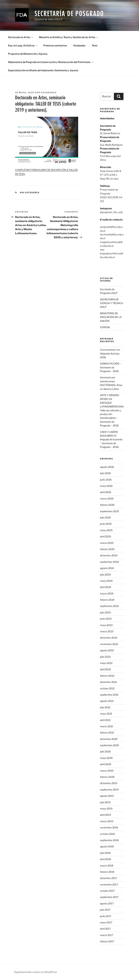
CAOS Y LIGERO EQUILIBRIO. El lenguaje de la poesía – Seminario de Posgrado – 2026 (111, 439)
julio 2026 (105, 473)
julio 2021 (105, 707)
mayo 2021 (106, 713)
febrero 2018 (107, 871)
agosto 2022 (107, 650)
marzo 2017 (106, 935)
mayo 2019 (106, 808)
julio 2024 (105, 574)
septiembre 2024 (109, 561)
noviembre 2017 (109, 884)
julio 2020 (105, 751)
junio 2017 (105, 916)
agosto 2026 (107, 466)
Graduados (79, 45)
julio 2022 (105, 656)
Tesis (94, 45)
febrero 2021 (107, 732)
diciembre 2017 (108, 878)
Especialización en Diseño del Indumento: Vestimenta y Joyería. (43, 70)
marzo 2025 (106, 542)
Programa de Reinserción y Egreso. (28, 53)
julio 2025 (105, 517)
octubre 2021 (107, 688)
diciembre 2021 (108, 682)
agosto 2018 (107, 846)
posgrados (49, 92)
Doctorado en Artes (19, 37)
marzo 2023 (106, 631)
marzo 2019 (106, 821)
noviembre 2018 (109, 827)
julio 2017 (105, 909)
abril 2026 (105, 492)
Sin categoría (30, 192)
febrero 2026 (107, 504)
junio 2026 (106, 479)
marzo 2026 (106, 498)
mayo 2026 (106, 485)
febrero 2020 (107, 776)
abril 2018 (105, 859)
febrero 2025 (107, 549)
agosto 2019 (107, 795)
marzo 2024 (106, 593)
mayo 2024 (106, 580)
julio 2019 (105, 802)
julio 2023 (105, 612)
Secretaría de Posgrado (69, 13)
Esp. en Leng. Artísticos (21, 45)
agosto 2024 (107, 568)
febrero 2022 (107, 675)
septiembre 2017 (109, 897)
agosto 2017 (107, 903)
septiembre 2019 (109, 789)
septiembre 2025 (109, 511)
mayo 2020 (106, 757)
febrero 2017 (107, 941)
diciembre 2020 (108, 739)
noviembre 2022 (109, 644)
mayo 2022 (106, 663)
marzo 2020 (107, 770)
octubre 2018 (107, 833)
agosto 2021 (107, 700)
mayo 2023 (106, 625)
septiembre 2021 (109, 694)
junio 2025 (106, 523)
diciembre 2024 (108, 555)
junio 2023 (106, 618)
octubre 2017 (107, 890)
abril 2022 (105, 669)
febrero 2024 (107, 599)
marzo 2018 (106, 865)
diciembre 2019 (108, 783)
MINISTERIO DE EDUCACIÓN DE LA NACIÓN (111, 317)
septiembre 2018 (109, 840)
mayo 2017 (106, 922)
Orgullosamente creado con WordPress (35, 972)
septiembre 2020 (109, 745)
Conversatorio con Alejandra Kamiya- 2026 (110, 353)
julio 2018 (105, 852)
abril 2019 (105, 814)
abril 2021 (105, 720)
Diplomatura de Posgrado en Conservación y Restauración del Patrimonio (49, 62)
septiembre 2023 (109, 606)
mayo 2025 (106, 530)
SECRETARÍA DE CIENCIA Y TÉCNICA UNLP (111, 303)
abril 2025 (105, 536)
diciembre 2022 (108, 637)
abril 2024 (105, 587)
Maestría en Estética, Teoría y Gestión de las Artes (67, 37)
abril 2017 (105, 928)
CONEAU (105, 327)
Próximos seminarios (55, 45)
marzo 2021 (106, 726)
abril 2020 (105, 764)
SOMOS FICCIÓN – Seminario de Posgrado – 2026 (110, 367)
